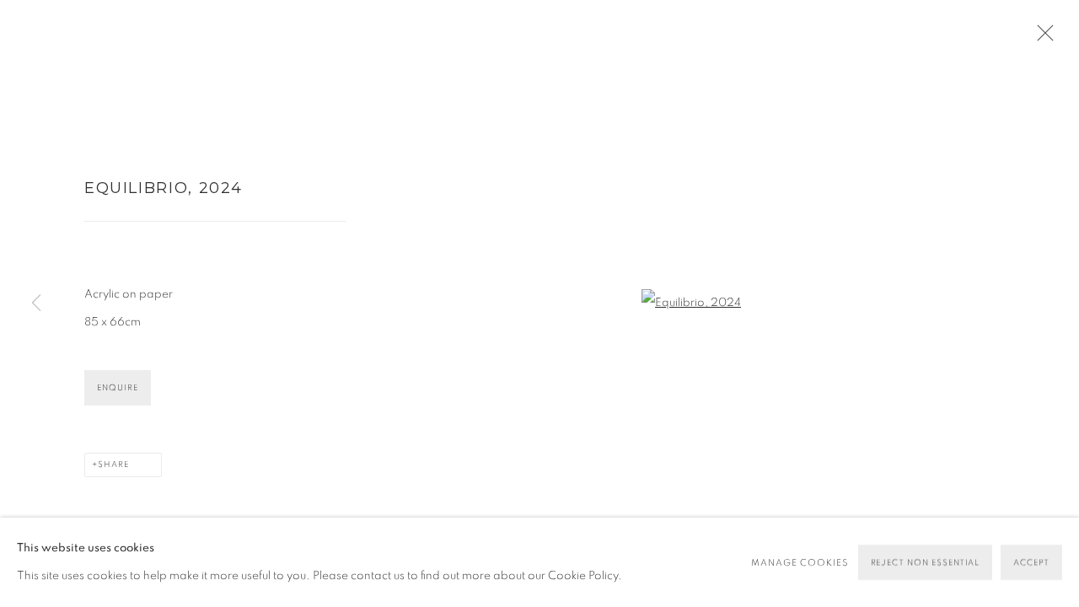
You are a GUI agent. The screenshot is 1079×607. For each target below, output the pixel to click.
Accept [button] (1031, 562)
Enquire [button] (117, 388)
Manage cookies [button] (799, 562)
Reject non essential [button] (925, 562)
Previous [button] (36, 303)
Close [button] (1041, 38)
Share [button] (113, 464)
